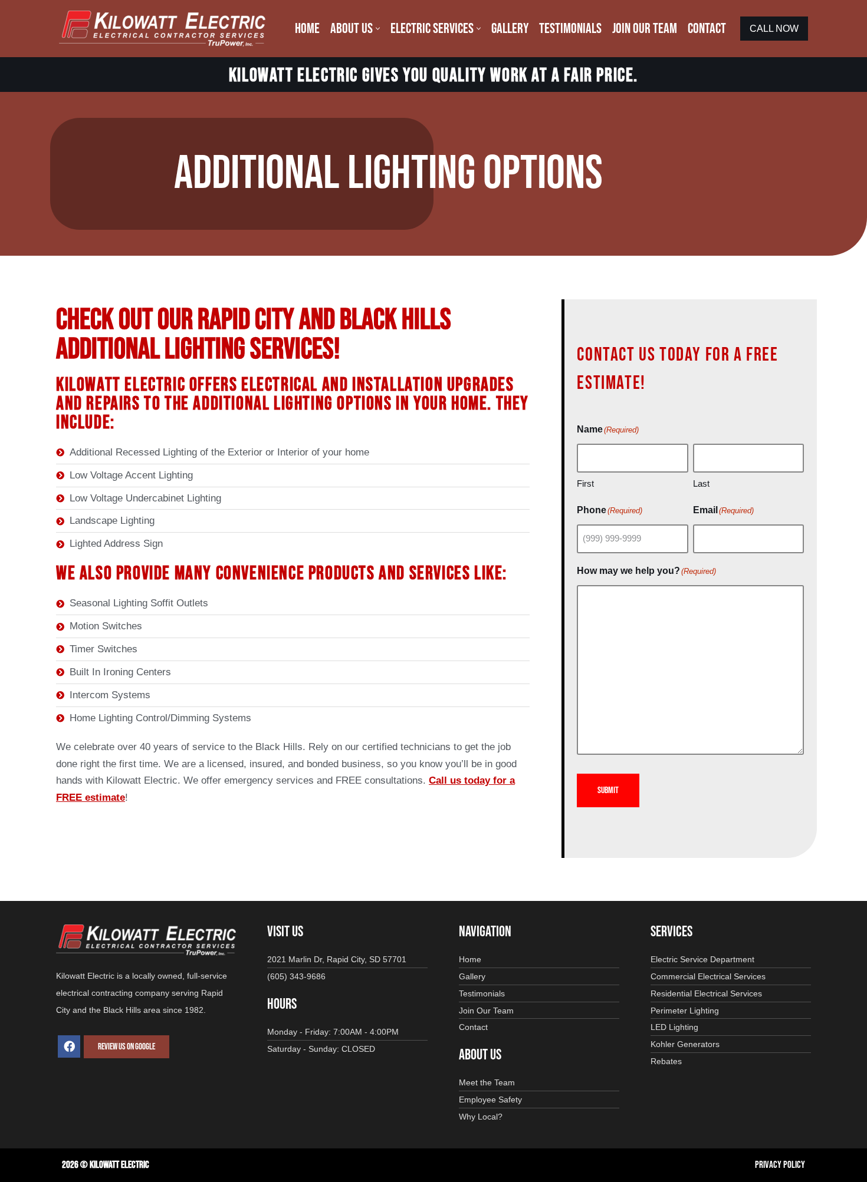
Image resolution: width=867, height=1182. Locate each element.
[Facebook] (69, 1046)
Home (307, 29)
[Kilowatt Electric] (165, 29)
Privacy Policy (780, 1165)
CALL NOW (774, 29)
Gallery (509, 29)
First (585, 483)
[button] (378, 29)
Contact (707, 29)
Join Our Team (644, 29)
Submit (608, 790)
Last (701, 483)
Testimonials (570, 29)
